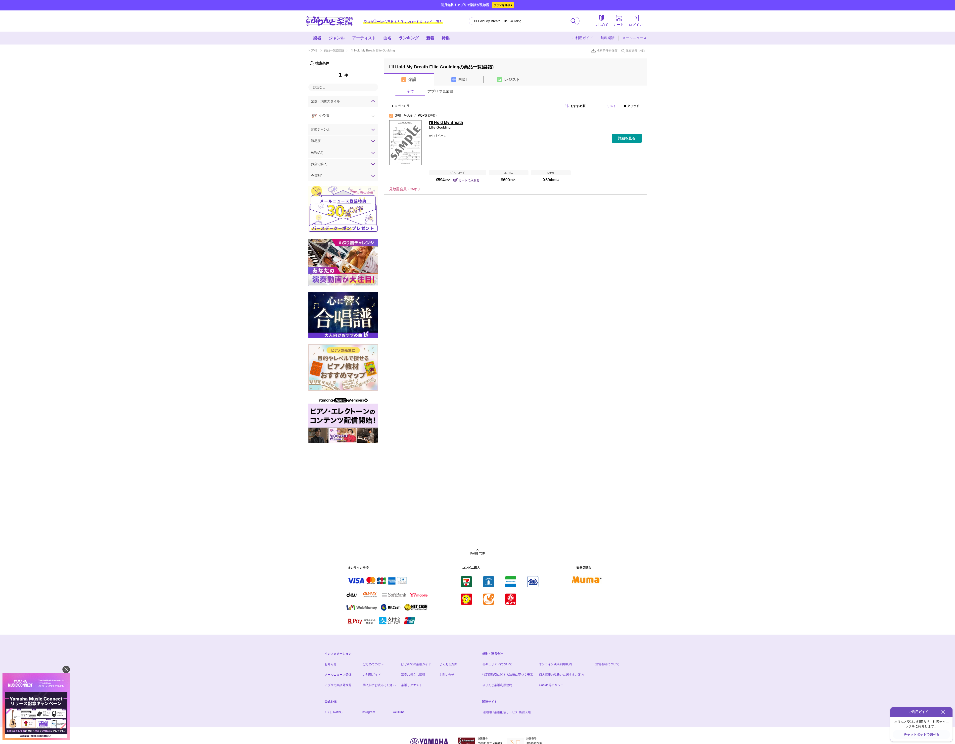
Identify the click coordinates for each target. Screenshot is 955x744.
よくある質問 (448, 664)
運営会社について (607, 664)
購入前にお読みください (379, 685)
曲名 (387, 38)
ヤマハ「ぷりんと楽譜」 (329, 21)
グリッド (633, 105)
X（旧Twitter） (334, 712)
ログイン (636, 25)
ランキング (409, 38)
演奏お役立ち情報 (413, 674)
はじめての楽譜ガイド (416, 664)
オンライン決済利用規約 (555, 664)
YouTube (398, 712)
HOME (312, 50)
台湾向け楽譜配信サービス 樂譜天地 (506, 712)
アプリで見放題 (440, 91)
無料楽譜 (608, 38)
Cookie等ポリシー (551, 685)
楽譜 (412, 79)
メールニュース (634, 38)
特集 (446, 38)
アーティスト (364, 38)
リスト (611, 105)
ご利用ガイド (582, 38)
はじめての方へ (373, 664)
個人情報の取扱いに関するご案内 (561, 674)
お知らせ (330, 664)
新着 (430, 38)
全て (410, 91)
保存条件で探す (636, 50)
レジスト (512, 79)
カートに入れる (469, 180)
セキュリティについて (497, 664)
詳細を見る (626, 138)
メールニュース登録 (338, 674)
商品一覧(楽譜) (334, 50)
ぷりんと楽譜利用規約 (497, 685)
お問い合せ (446, 674)
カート (618, 25)
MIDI (462, 79)
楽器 (317, 38)
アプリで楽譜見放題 (338, 685)
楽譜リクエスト (411, 685)
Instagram (368, 712)
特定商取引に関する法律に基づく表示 (507, 674)
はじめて (601, 25)
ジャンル (337, 38)
